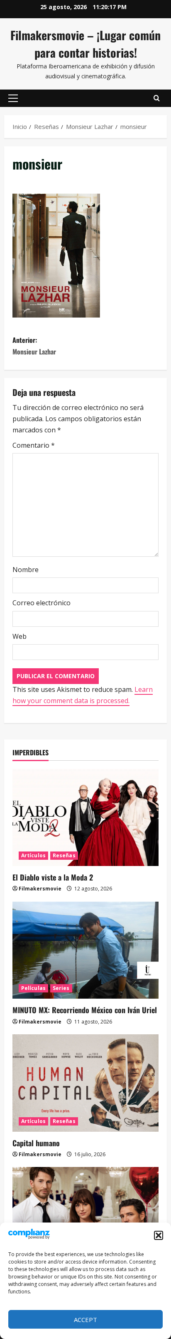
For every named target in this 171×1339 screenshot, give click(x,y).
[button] (158, 1235)
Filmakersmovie (40, 888)
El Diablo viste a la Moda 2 (52, 877)
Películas (33, 988)
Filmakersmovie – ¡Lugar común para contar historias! (85, 44)
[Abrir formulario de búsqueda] (157, 98)
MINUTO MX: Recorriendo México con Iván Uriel (84, 1009)
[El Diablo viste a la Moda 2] (85, 817)
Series (61, 988)
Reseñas (64, 855)
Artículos (33, 855)
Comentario (33, 445)
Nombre (25, 569)
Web (19, 636)
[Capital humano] (85, 1083)
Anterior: (34, 345)
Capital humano (36, 1143)
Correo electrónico (41, 602)
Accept (85, 1319)
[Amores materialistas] (85, 1215)
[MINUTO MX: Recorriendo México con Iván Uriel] (85, 950)
